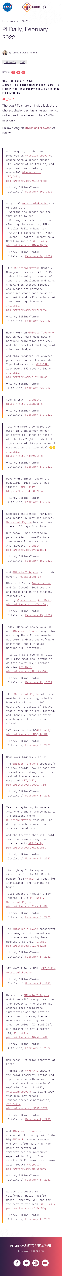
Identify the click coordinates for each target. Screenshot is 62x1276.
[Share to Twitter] (18, 72)
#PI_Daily (10, 62)
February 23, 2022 (38, 333)
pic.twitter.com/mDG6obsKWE (27, 1262)
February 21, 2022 (38, 437)
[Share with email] (23, 72)
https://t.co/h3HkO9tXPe (24, 483)
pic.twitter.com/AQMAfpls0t (27, 1121)
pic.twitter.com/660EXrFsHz (27, 183)
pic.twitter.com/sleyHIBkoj (27, 394)
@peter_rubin (26, 643)
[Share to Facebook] (13, 72)
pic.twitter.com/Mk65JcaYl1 (27, 911)
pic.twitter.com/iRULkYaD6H (27, 719)
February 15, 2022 (38, 658)
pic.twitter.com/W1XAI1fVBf (27, 974)
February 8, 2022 (38, 853)
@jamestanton (31, 174)
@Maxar (30, 947)
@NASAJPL (42, 382)
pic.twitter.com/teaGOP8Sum (27, 843)
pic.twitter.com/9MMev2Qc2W (27, 253)
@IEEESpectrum (31, 619)
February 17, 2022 (38, 494)
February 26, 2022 (38, 194)
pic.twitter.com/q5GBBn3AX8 (27, 1197)
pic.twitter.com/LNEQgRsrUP (27, 787)
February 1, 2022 (38, 1208)
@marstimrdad (41, 626)
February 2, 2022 (38, 1062)
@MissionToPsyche (38, 128)
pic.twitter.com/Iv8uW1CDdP (27, 587)
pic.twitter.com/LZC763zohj (27, 1019)
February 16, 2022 (38, 598)
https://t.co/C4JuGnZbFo (24, 524)
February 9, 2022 (38, 798)
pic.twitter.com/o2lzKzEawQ (27, 322)
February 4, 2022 (38, 922)
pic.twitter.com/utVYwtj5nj (27, 647)
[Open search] (44, 7)
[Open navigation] (56, 7)
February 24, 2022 (38, 263)
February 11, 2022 (38, 730)
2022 (22, 62)
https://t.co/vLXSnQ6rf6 (24, 426)
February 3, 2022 (38, 985)
